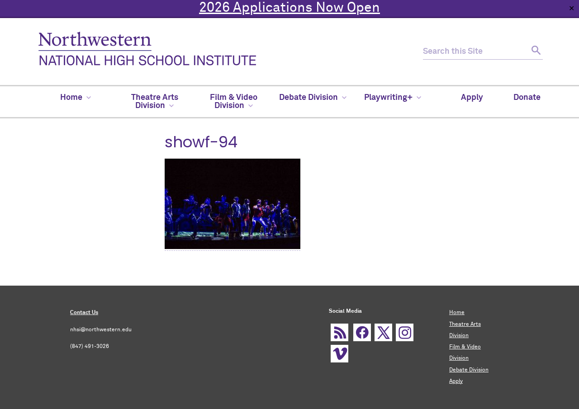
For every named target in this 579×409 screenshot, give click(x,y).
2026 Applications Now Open (289, 8)
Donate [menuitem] (527, 98)
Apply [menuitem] (472, 98)
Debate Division (469, 370)
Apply (456, 381)
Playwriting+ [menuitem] (388, 98)
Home (457, 312)
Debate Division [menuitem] (308, 98)
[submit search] (535, 52)
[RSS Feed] (339, 332)
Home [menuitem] (71, 98)
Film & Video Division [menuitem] (233, 102)
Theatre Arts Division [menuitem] (154, 102)
